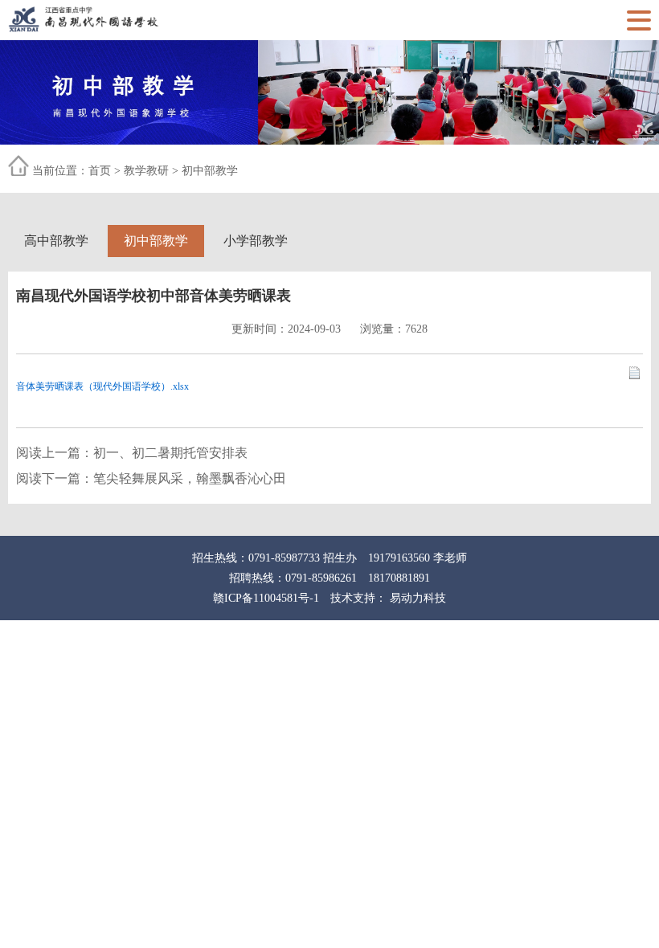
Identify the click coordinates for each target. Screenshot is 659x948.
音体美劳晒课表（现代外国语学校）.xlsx (102, 386)
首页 (99, 171)
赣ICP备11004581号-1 (266, 598)
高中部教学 (56, 240)
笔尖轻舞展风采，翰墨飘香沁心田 (189, 478)
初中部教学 (210, 171)
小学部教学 (255, 240)
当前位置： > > (135, 171)
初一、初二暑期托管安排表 (170, 453)
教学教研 (146, 171)
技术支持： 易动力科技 (388, 598)
